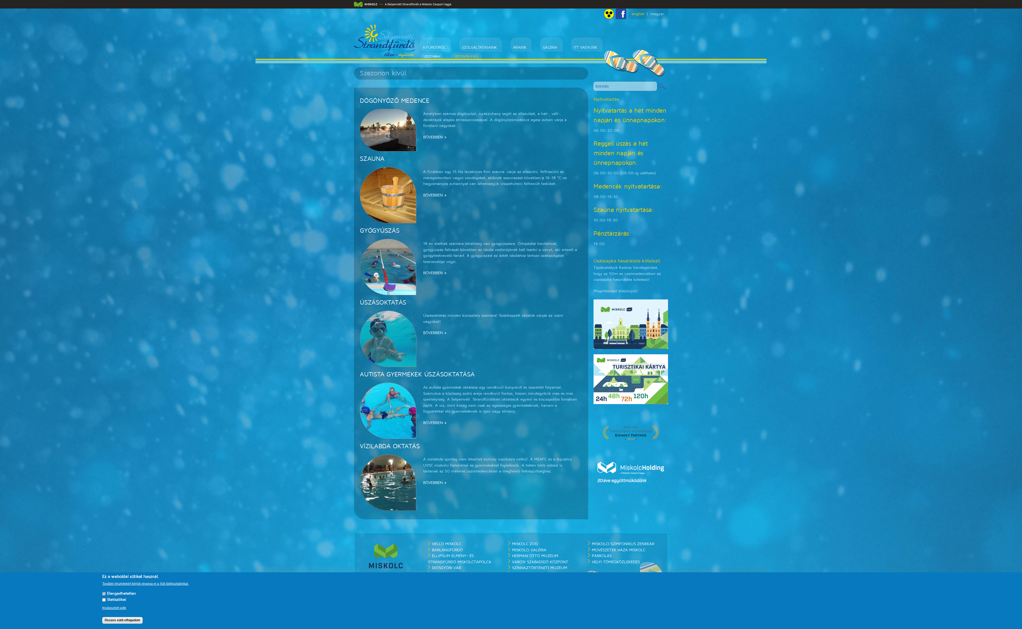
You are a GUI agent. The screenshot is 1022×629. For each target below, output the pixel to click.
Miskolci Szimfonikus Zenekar (623, 544)
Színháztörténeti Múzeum (539, 568)
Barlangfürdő (447, 550)
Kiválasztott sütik (114, 608)
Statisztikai (116, 600)
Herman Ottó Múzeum (535, 556)
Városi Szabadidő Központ (540, 562)
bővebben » (434, 137)
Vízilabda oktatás (390, 446)
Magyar (657, 14)
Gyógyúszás (379, 231)
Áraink (511, 48)
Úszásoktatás (383, 302)
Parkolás (602, 556)
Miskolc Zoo (525, 544)
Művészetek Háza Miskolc (618, 550)
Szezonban (431, 56)
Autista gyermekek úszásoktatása (417, 374)
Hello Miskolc (446, 544)
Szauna (372, 159)
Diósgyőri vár (446, 568)
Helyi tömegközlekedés (616, 562)
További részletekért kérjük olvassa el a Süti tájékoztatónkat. (145, 584)
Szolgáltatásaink (475, 48)
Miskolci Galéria (529, 550)
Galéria (537, 48)
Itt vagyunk (568, 48)
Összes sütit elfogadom (122, 620)
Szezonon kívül (462, 56)
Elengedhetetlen (121, 594)
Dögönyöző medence (395, 101)
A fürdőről (434, 48)
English (638, 14)
